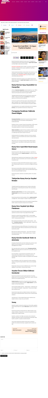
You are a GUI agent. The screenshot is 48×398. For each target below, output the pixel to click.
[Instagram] (42, 28)
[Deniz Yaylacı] (41, 26)
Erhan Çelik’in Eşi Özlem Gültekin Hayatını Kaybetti (7, 52)
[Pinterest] (27, 57)
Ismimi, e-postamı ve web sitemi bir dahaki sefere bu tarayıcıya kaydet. (14, 353)
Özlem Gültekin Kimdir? (7, 38)
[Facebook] (21, 57)
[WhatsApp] (30, 57)
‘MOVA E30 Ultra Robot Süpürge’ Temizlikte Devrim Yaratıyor (30, 331)
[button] (46, 2)
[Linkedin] (32, 57)
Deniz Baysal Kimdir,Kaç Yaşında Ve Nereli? (42, 62)
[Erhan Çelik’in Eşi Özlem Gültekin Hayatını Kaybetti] (2, 52)
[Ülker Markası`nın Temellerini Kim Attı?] (2, 42)
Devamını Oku (41, 49)
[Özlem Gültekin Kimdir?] (2, 38)
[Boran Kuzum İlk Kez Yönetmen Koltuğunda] (43, 72)
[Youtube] (45, 28)
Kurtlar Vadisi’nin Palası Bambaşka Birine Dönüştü (7, 47)
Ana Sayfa (3, 22)
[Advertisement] (24, 12)
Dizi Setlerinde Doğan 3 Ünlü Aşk (7, 33)
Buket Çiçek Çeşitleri (17, 330)
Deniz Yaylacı (44, 26)
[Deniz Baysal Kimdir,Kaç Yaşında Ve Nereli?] (43, 55)
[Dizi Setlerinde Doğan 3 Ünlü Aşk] (2, 33)
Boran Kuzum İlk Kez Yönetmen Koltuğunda (42, 78)
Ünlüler (40, 41)
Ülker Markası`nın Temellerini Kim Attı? (7, 42)
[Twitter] (24, 57)
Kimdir (40, 58)
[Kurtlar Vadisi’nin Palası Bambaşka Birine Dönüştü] (2, 47)
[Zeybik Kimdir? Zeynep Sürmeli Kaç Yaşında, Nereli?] (43, 39)
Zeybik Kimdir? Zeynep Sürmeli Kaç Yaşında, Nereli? (42, 45)
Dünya (6, 22)
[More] (32, 25)
